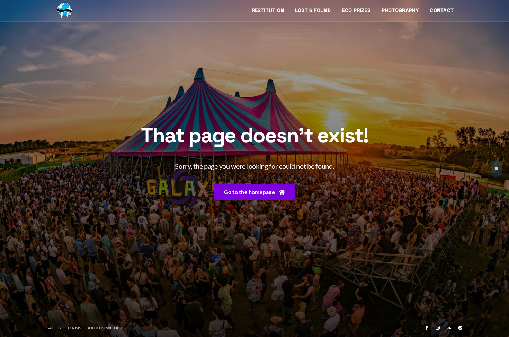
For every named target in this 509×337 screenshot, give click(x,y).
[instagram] (438, 328)
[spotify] (460, 328)
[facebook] (427, 328)
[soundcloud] (449, 328)
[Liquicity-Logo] (64, 4)
